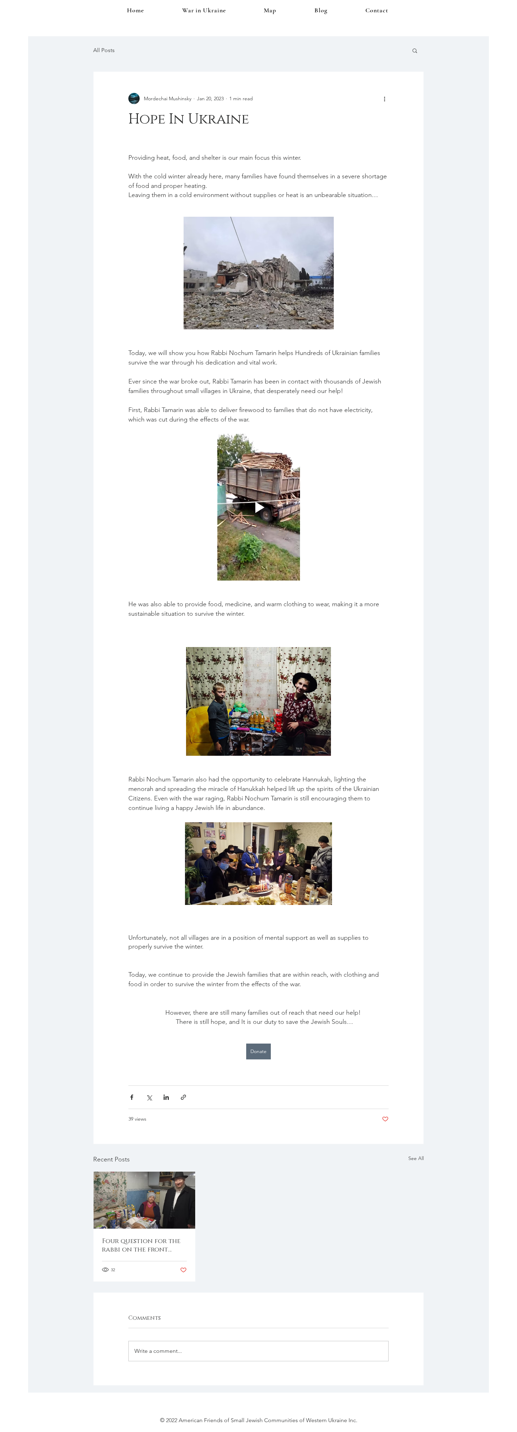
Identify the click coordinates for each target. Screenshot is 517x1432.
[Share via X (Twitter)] (149, 1097)
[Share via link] (183, 1097)
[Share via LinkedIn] (166, 1097)
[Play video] (258, 507)
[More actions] (384, 98)
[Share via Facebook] (131, 1097)
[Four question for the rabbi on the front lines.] (144, 1200)
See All (416, 1158)
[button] (414, 50)
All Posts (104, 50)
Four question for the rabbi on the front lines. (141, 1245)
